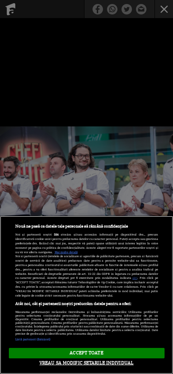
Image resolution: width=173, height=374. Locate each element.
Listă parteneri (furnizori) (33, 339)
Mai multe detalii (66, 252)
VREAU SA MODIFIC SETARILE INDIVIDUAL (86, 363)
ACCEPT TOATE (86, 353)
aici (134, 278)
